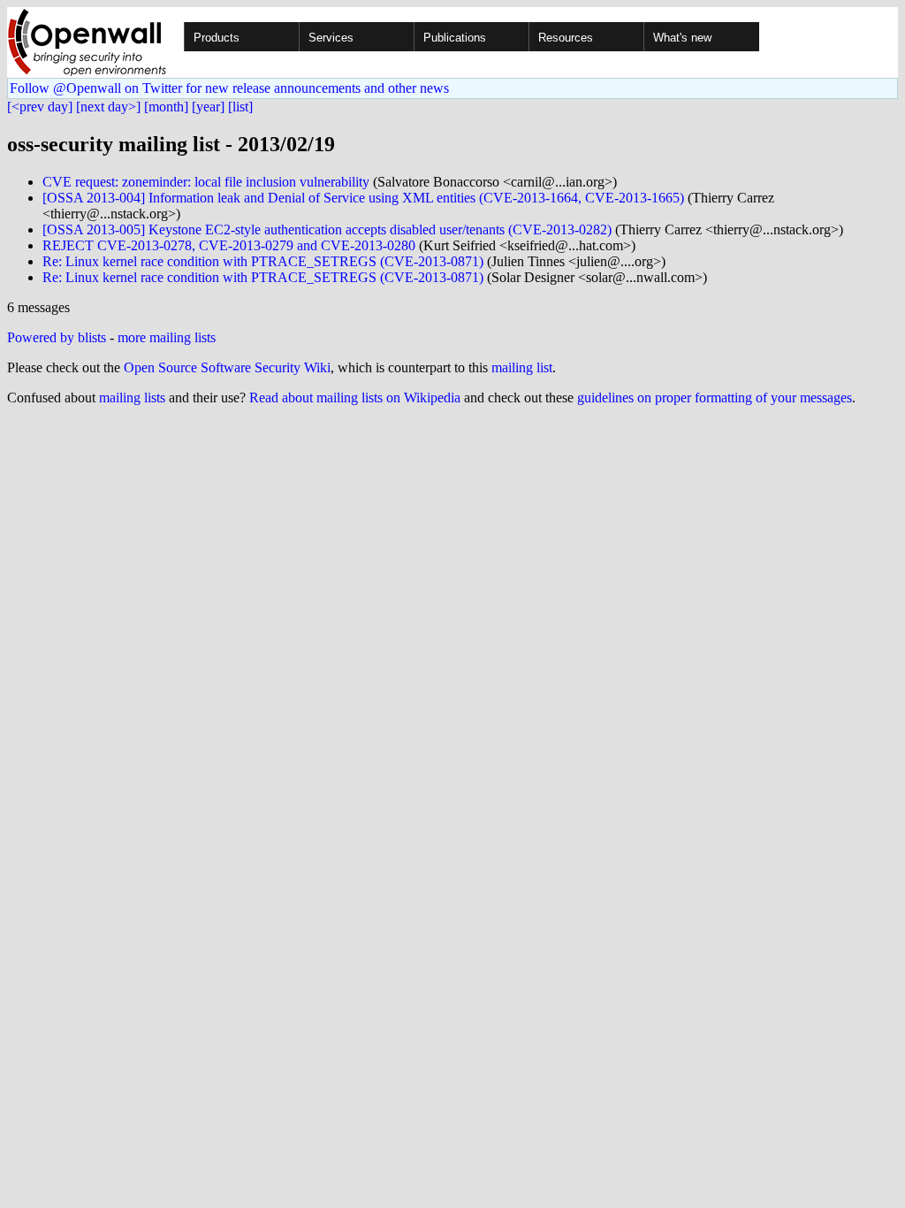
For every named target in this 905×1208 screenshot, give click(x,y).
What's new (682, 37)
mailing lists (132, 397)
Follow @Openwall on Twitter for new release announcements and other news (229, 88)
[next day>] (108, 106)
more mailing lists (167, 337)
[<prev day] (39, 106)
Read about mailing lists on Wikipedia (354, 397)
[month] (166, 106)
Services (331, 37)
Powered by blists (56, 337)
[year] (208, 106)
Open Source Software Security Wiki (227, 367)
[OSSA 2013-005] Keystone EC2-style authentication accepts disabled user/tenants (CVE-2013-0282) (327, 229)
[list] (240, 106)
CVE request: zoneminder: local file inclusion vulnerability (205, 181)
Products (217, 37)
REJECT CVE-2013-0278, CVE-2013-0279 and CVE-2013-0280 (228, 245)
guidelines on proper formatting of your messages (714, 397)
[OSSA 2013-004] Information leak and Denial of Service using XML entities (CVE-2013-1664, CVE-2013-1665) (363, 197)
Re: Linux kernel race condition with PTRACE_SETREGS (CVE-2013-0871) (262, 261)
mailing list (521, 367)
